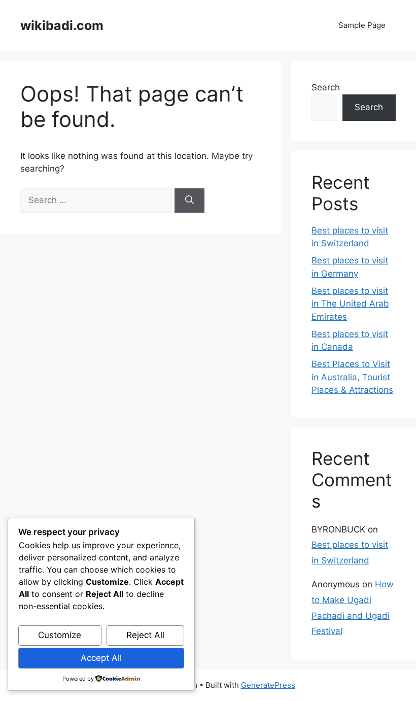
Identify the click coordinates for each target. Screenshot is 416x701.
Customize (59, 635)
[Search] (189, 200)
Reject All (145, 635)
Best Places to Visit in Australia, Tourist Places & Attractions (352, 377)
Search (325, 87)
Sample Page (362, 25)
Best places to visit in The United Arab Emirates (350, 304)
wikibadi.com (61, 25)
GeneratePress (268, 685)
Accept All (101, 658)
